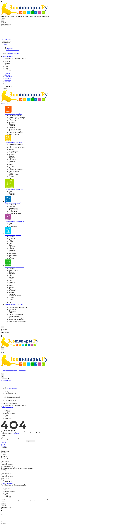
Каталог (3, 442)
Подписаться (30, 440)
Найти (3, 503)
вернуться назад (6, 433)
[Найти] (2, 20)
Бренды (3, 446)
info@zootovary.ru (7, 56)
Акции (3, 444)
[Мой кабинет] (1, 372)
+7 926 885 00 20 (6, 39)
